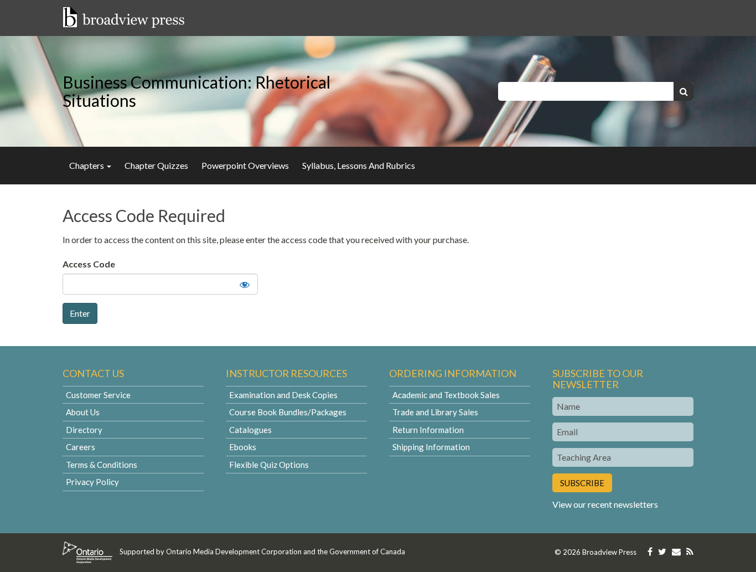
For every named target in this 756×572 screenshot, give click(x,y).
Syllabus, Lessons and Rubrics (358, 165)
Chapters (87, 165)
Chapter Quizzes (156, 165)
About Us (83, 412)
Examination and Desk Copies (283, 395)
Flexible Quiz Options (269, 465)
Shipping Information (431, 447)
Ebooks (242, 447)
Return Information (428, 430)
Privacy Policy (92, 482)
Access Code (89, 264)
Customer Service (98, 395)
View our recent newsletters (605, 504)
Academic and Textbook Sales (446, 395)
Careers (80, 447)
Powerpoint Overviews (245, 165)
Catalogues (250, 430)
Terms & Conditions (101, 465)
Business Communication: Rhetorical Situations (196, 91)
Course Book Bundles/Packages (287, 412)
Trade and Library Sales (435, 412)
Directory (84, 430)
